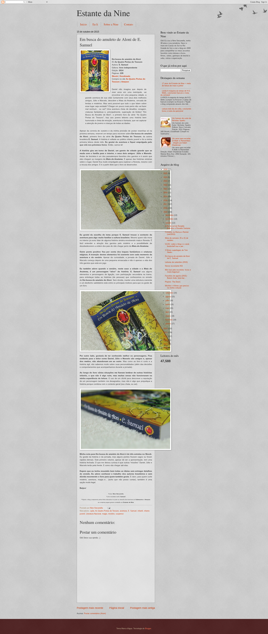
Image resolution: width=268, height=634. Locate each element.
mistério (111, 514)
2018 (165, 200)
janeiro (168, 324)
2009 (165, 348)
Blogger (148, 628)
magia (104, 514)
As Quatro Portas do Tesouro (107, 511)
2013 (165, 332)
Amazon (125, 82)
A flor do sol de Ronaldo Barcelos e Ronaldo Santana (177, 227)
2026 (165, 169)
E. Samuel (132, 511)
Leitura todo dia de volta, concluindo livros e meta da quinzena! (176, 110)
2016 (165, 208)
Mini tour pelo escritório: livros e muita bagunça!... (178, 271)
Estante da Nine (103, 12)
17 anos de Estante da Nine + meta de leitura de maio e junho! (176, 84)
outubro (169, 223)
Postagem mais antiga (142, 608)
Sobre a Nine (111, 24)
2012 (165, 336)
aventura (123, 511)
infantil (140, 511)
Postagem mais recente (90, 608)
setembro (170, 293)
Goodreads (125, 76)
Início (83, 24)
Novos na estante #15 (174, 266)
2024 (165, 177)
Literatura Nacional (93, 514)
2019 (165, 196)
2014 (165, 328)
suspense (120, 514)
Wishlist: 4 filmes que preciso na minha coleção (177, 287)
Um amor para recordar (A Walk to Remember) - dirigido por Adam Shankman (181, 141)
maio (168, 308)
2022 (165, 185)
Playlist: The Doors (172, 282)
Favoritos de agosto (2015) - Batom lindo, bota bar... (176, 277)
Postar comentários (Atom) (95, 613)
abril (167, 312)
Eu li (95, 24)
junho (168, 304)
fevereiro (169, 320)
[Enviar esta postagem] (109, 508)
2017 (165, 204)
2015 (165, 212)
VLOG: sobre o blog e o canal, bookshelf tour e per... (177, 245)
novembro (170, 219)
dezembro (170, 215)
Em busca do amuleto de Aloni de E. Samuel (177, 257)
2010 (165, 344)
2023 (165, 181)
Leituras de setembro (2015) (176, 262)
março (168, 316)
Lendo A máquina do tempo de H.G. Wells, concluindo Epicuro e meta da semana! (176, 93)
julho (168, 300)
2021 (165, 189)
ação (92, 511)
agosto (169, 297)
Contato (128, 24)
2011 (165, 340)
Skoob (115, 76)
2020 (165, 193)
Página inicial (116, 608)
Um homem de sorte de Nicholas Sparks (181, 119)
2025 (165, 173)
